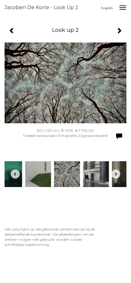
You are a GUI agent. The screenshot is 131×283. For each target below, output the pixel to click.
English (107, 8)
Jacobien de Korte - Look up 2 (41, 7)
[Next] (115, 174)
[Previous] (15, 174)
